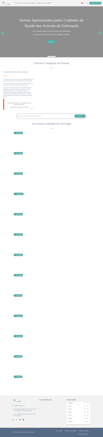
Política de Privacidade (70, 430)
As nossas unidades (29, 3)
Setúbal (16, 185)
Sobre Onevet (18, 3)
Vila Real (17, 164)
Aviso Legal (59, 430)
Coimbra (17, 286)
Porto (16, 205)
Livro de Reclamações (83, 434)
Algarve (17, 368)
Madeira (17, 225)
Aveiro (16, 347)
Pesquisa (79, 116)
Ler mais (50, 41)
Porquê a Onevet (40, 3)
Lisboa (16, 246)
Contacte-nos (94, 3)
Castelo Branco (19, 307)
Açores (16, 388)
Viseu (16, 144)
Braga (16, 327)
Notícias (49, 3)
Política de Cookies (84, 430)
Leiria (16, 266)
